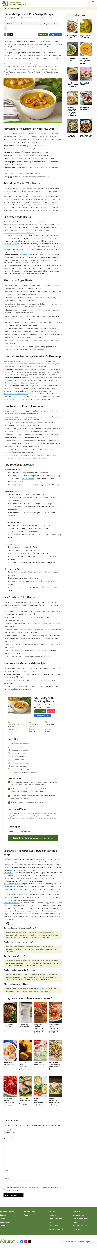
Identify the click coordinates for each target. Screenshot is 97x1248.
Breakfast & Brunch (7, 1211)
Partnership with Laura (80, 1226)
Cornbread (23, 255)
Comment (8, 1138)
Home (5, 8)
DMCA (50, 1222)
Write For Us (52, 1215)
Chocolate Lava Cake (12, 884)
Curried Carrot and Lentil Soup (16, 394)
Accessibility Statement (80, 1218)
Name (7, 1170)
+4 (5, 28)
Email (6, 1179)
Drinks (2, 1218)
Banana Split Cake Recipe (84, 108)
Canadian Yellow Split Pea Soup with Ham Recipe (72, 85)
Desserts (3, 1215)
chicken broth (28, 479)
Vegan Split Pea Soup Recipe (86, 36)
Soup (24, 377)
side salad (40, 988)
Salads (2, 1226)
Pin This (51, 711)
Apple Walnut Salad (11, 244)
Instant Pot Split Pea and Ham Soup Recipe (85, 61)
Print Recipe (43, 35)
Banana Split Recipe (84, 83)
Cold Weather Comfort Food (14, 24)
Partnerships (77, 1229)
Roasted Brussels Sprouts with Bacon (19, 233)
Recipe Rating (9, 1130)
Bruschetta (8, 873)
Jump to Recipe (55, 35)
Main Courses (5, 1222)
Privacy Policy (53, 1226)
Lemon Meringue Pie (12, 903)
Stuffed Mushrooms (11, 859)
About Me (51, 1211)
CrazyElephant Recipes (55, 1229)
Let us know (38, 838)
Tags (26, 1215)
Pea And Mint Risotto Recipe (72, 135)
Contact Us (76, 1211)
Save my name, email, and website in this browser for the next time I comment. (32, 1188)
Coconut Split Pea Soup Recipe (72, 60)
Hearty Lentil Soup (11, 361)
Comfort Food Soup (34, 24)
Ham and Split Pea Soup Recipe (72, 37)
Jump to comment (42, 715)
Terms (75, 1222)
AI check (37, 55)
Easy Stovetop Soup (51, 24)
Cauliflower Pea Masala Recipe (86, 135)
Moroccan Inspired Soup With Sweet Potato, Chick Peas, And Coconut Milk (72, 111)
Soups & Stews (14, 8)
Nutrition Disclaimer (55, 1218)
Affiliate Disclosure (79, 1215)
